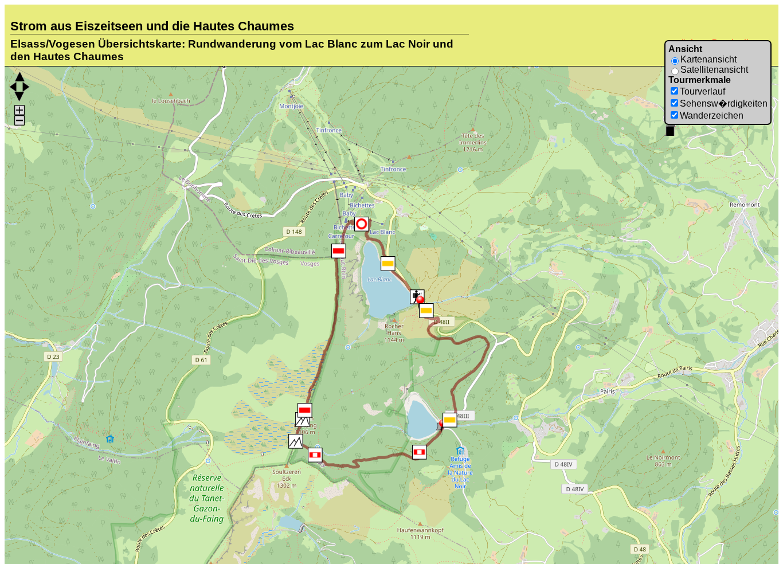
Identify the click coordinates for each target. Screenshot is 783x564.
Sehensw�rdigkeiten (724, 103)
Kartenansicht (708, 59)
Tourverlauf (702, 91)
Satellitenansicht (714, 70)
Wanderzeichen (711, 115)
